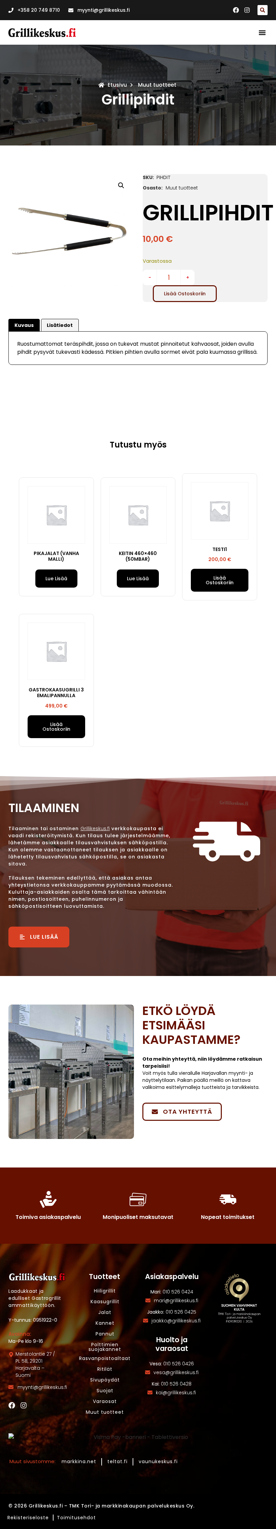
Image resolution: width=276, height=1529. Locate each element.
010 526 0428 (176, 1384)
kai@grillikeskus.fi (176, 1392)
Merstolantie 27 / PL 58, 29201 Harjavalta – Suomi (35, 1364)
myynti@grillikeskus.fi (42, 1387)
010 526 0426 (178, 1363)
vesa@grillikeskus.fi (176, 1372)
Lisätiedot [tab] (60, 325)
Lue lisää (56, 578)
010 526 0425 (181, 1312)
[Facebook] (11, 1405)
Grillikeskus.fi (95, 828)
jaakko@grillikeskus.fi (176, 1320)
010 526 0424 (178, 1291)
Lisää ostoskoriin (185, 293)
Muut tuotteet (157, 85)
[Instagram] (23, 1405)
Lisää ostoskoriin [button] (220, 580)
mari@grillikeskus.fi (176, 1300)
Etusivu (117, 85)
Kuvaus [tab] (24, 325)
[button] (262, 10)
